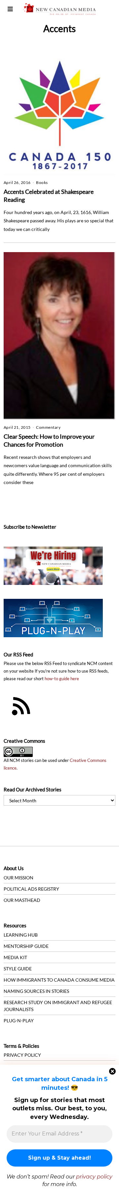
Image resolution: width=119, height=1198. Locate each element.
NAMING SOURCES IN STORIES (36, 991)
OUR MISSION (18, 877)
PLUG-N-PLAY (19, 1020)
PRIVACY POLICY (22, 1055)
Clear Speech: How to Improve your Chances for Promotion (49, 440)
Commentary (48, 427)
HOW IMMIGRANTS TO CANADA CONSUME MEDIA (59, 980)
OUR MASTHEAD (22, 900)
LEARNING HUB (21, 935)
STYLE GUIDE (18, 968)
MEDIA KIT (15, 957)
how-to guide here (62, 678)
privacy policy (94, 1177)
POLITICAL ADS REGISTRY (31, 889)
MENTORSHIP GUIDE (26, 946)
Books (42, 182)
